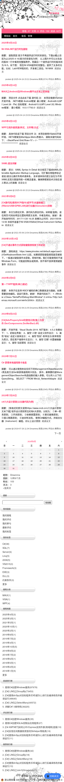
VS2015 (7, 563)
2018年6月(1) (9, 658)
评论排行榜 (7, 712)
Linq (5, 555)
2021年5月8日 (9, 196)
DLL (5, 576)
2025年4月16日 (9, 43)
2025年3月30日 (9, 157)
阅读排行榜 (7, 680)
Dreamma (15, 474)
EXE (5, 572)
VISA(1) (6, 599)
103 (12, 481)
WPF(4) (6, 603)
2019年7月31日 (9, 356)
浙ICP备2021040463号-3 (50, 779)
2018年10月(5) (9, 646)
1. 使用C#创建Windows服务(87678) (19, 687)
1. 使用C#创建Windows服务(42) (18, 750)
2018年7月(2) (9, 654)
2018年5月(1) (9, 662)
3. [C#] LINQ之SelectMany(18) (17, 758)
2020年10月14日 (10, 238)
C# (5, 543)
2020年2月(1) (9, 630)
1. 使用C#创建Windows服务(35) (18, 719)
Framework (9, 568)
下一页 (57, 433)
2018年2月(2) (9, 666)
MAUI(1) (6, 595)
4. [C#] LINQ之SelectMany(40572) (19, 702)
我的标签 (6, 531)
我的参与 (6, 523)
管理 (30, 35)
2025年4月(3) (9, 614)
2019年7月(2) (9, 638)
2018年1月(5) (9, 670)
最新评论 (6, 527)
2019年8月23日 (9, 314)
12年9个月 (15, 478)
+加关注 (7, 487)
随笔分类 (7, 589)
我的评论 (6, 519)
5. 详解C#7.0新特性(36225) (16, 706)
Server (7, 551)
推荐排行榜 (7, 744)
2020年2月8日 (9, 278)
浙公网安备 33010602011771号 (20, 779)
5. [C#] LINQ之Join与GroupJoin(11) (19, 770)
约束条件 (8, 580)
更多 (4, 584)
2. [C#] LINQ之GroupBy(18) (16, 754)
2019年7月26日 (9, 395)
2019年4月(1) (9, 642)
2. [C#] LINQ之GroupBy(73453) (17, 691)
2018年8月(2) (9, 650)
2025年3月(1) (9, 618)
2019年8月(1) (9, 634)
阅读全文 (41, 107)
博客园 (7, 35)
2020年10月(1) (9, 626)
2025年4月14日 (9, 85)
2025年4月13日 (9, 121)
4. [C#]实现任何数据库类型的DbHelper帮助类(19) (26, 731)
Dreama (54, 13)
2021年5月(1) (9, 622)
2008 (6, 559)
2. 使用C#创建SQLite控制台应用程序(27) (22, 723)
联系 (24, 35)
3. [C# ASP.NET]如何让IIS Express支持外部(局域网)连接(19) (31, 727)
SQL (6, 547)
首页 (15, 35)
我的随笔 (6, 515)
